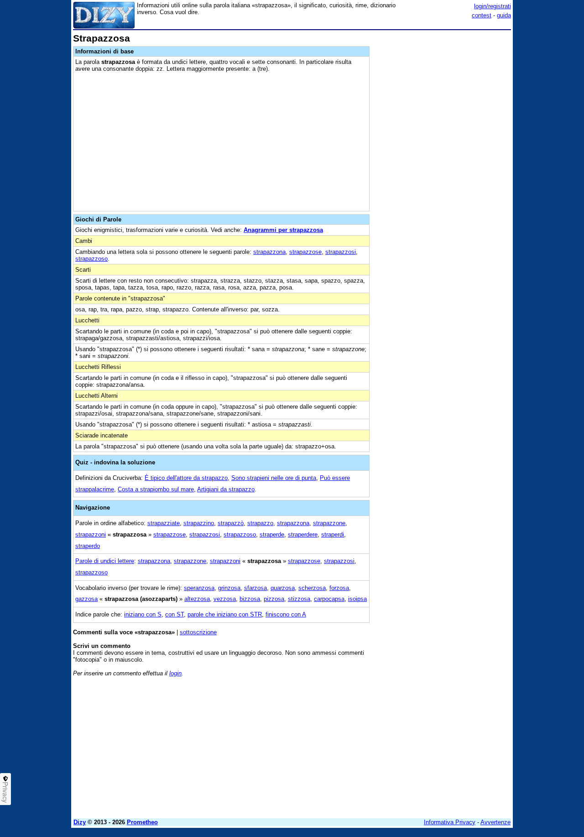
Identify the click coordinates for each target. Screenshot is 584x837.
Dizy (79, 822)
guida (504, 15)
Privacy (5, 792)
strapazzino (198, 523)
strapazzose (305, 251)
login (175, 673)
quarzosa (283, 587)
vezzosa (225, 598)
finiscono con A (286, 614)
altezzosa (197, 598)
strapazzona (269, 251)
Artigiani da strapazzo (226, 489)
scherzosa (312, 587)
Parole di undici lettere (104, 561)
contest (481, 15)
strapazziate (163, 523)
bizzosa (250, 598)
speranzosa (199, 587)
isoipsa (357, 598)
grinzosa (229, 587)
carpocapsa (329, 598)
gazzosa (86, 598)
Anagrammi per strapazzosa (283, 229)
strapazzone (329, 523)
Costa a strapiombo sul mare (156, 489)
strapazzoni (90, 534)
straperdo (87, 545)
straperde (272, 534)
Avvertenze (495, 822)
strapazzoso (91, 258)
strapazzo (260, 523)
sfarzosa (255, 587)
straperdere (303, 534)
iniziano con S (143, 614)
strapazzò (231, 523)
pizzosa (274, 598)
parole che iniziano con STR (225, 614)
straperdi (332, 534)
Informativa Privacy (449, 822)
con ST (174, 614)
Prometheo (142, 822)
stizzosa (299, 598)
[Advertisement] (442, 170)
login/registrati (492, 6)
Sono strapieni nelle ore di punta (273, 477)
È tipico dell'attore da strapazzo (186, 477)
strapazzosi (340, 251)
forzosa (339, 587)
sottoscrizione (198, 632)
